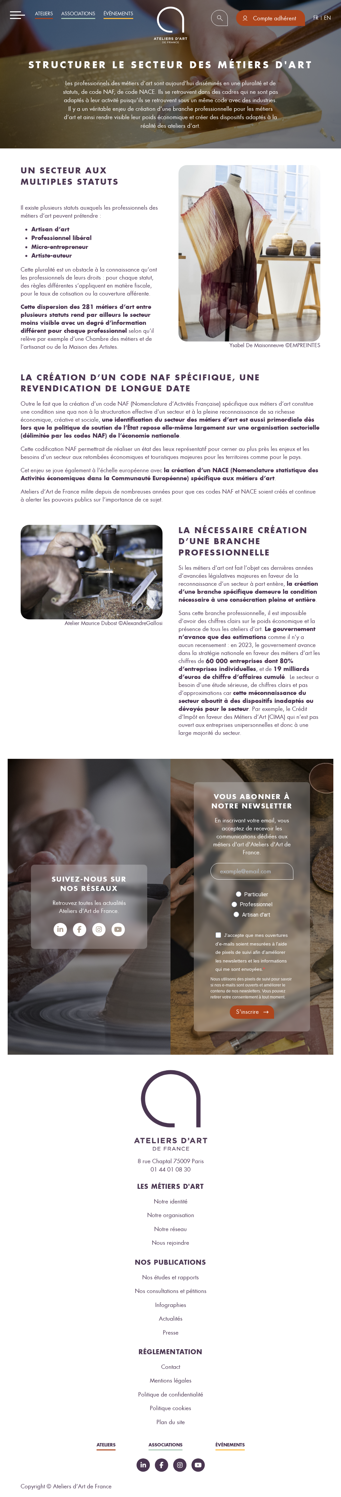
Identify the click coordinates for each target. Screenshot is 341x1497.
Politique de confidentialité (170, 1394)
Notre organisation (170, 1215)
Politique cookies (170, 1408)
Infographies (170, 1305)
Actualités (170, 1318)
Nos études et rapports (170, 1277)
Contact (170, 1367)
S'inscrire (247, 1011)
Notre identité (170, 1201)
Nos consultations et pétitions (170, 1291)
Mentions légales (170, 1380)
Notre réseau (170, 1229)
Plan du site (171, 1422)
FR (315, 18)
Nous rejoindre (170, 1242)
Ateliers (44, 14)
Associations (78, 14)
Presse (170, 1332)
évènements (118, 14)
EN (327, 18)
